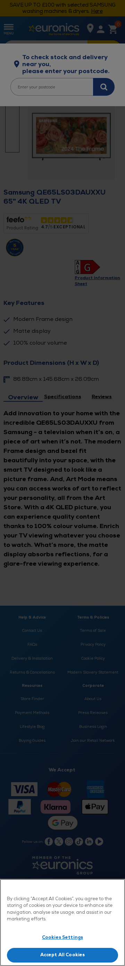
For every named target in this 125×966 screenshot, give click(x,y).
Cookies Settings (62, 937)
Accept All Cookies (62, 955)
